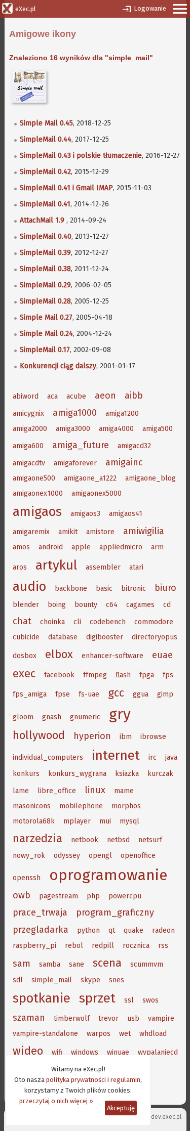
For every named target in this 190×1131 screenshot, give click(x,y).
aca (52, 396)
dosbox (24, 655)
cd (167, 604)
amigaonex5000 (96, 493)
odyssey (67, 855)
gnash (51, 717)
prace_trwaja (40, 912)
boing (57, 604)
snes (116, 980)
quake (133, 930)
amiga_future (80, 445)
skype (90, 980)
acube (76, 396)
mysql (129, 821)
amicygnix (28, 413)
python (88, 930)
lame (21, 791)
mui (105, 821)
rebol (74, 945)
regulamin (125, 1079)
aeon (105, 395)
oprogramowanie (108, 875)
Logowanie (150, 8)
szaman (29, 1017)
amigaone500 (34, 478)
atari (136, 567)
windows (84, 1052)
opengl (100, 855)
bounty (85, 604)
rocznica (136, 945)
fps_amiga (30, 694)
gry (120, 714)
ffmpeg (95, 675)
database (63, 637)
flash (123, 675)
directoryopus (154, 637)
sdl (18, 980)
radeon (163, 930)
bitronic (133, 588)
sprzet (97, 998)
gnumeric (85, 717)
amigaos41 (125, 513)
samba (49, 964)
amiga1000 (75, 412)
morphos (126, 806)
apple (81, 547)
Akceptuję (121, 1108)
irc (152, 757)
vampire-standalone (45, 1033)
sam (21, 963)
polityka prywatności (76, 1079)
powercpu (124, 896)
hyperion (92, 736)
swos (150, 1000)
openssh (27, 878)
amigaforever (75, 463)
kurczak (160, 773)
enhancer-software (112, 655)
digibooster (104, 637)
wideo (28, 1051)
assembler (103, 567)
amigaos (37, 511)
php (93, 896)
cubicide (26, 637)
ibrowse (153, 736)
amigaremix (31, 532)
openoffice (138, 855)
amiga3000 (73, 428)
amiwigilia (143, 531)
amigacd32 (134, 446)
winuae (118, 1052)
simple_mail (51, 980)
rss (163, 945)
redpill (103, 945)
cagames (140, 604)
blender (26, 604)
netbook (84, 840)
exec (24, 673)
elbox (59, 654)
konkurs (26, 773)
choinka (52, 622)
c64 (112, 604)
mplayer (77, 821)
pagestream (58, 896)
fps (168, 675)
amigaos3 (85, 513)
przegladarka (40, 929)
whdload (153, 1033)
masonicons (32, 806)
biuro (165, 587)
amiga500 (157, 428)
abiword (26, 396)
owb (21, 895)
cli (77, 622)
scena (107, 963)
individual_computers (48, 757)
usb (133, 1018)
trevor (108, 1018)
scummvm (146, 964)
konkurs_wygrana (77, 773)
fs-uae (89, 694)
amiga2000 (30, 428)
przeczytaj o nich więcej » (56, 1101)
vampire (161, 1018)
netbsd (118, 840)
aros (20, 567)
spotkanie (41, 998)
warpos (98, 1033)
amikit (68, 532)
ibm (126, 736)
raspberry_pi (34, 945)
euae (162, 655)
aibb (134, 395)
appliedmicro (120, 547)
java (171, 757)
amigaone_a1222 (90, 478)
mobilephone (81, 806)
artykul (56, 565)
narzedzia (37, 838)
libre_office (56, 791)
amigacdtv (29, 463)
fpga (146, 675)
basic (104, 588)
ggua (140, 694)
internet (116, 755)
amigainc (124, 462)
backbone (71, 588)
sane (76, 964)
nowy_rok (29, 855)
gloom (23, 717)
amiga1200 (122, 413)
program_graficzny (115, 912)
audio (29, 586)
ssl (129, 1000)
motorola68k (34, 821)
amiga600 (28, 446)
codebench (108, 622)
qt (111, 930)
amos (21, 547)
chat (22, 621)
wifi (57, 1052)
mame (124, 791)
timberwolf (72, 1018)
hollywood (39, 735)
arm (157, 547)
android (51, 547)
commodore (153, 622)
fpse (62, 694)
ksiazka (127, 773)
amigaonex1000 (38, 493)
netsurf (150, 840)
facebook (59, 675)
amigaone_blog (150, 478)
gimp (165, 694)
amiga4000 (116, 428)
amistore (100, 532)
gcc (116, 693)
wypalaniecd (158, 1052)
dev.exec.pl (166, 1116)
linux (95, 790)
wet (125, 1033)
